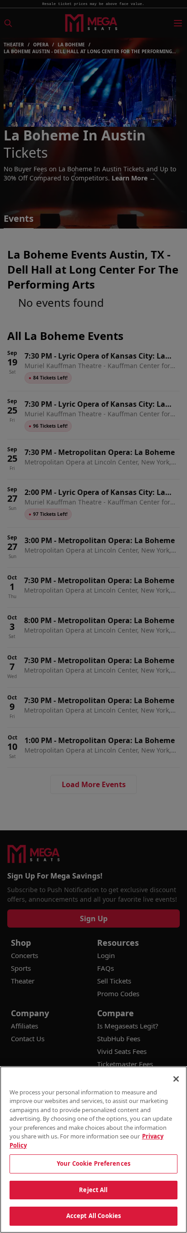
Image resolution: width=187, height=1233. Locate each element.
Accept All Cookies (93, 1216)
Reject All (93, 1190)
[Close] (176, 1079)
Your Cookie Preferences (93, 1163)
